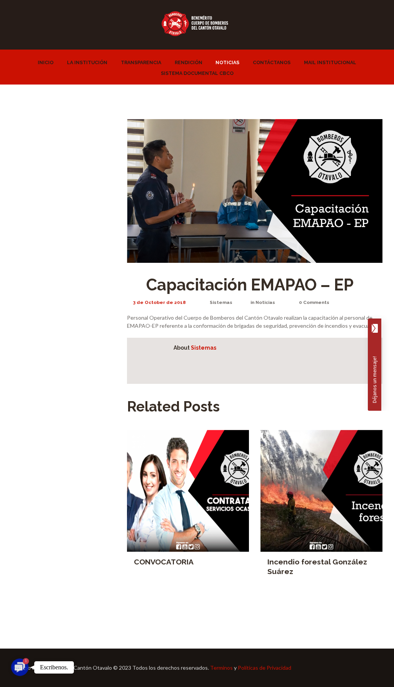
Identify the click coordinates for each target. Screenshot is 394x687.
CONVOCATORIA (164, 562)
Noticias (227, 62)
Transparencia (141, 62)
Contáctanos (271, 62)
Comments (314, 302)
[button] (19, 667)
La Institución (87, 62)
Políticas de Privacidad (264, 667)
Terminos (221, 667)
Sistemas (221, 302)
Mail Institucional (330, 62)
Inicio (45, 62)
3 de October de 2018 (159, 302)
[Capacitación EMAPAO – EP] (254, 191)
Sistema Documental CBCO (197, 73)
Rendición (188, 62)
